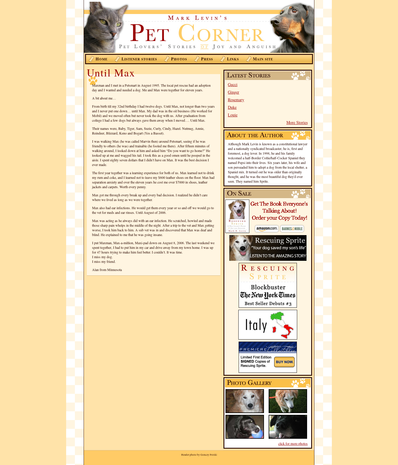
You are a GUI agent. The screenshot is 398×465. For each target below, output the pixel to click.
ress (207, 59)
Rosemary (236, 99)
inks (233, 59)
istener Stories (139, 59)
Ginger (233, 92)
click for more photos (293, 443)
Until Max (111, 72)
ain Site (263, 59)
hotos (179, 59)
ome (102, 59)
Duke (232, 107)
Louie (232, 115)
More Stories (297, 122)
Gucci (232, 84)
